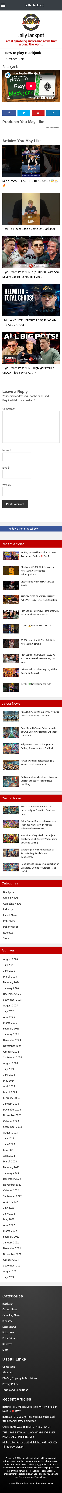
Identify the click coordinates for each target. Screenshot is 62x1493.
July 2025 (8, 1011)
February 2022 (11, 1236)
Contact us (8, 1366)
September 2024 (12, 1057)
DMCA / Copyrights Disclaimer (19, 1378)
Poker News (10, 921)
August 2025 (10, 1005)
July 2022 (8, 1207)
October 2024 (11, 1051)
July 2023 (8, 1138)
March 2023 (10, 1161)
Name (6, 450)
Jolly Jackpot (34, 5)
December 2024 (12, 1040)
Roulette (8, 932)
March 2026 (10, 976)
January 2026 (11, 988)
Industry (8, 909)
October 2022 (11, 1190)
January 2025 (11, 1034)
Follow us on (23, 528)
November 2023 (12, 1115)
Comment (9, 408)
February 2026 (11, 982)
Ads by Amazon (52, 128)
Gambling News (12, 903)
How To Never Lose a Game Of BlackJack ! (29, 228)
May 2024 (8, 1080)
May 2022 (8, 1219)
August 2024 (10, 1063)
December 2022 (12, 1178)
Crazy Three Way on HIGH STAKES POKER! (26, 1426)
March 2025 (10, 1022)
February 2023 (11, 1167)
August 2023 (10, 1132)
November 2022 (12, 1184)
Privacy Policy (10, 1384)
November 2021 (12, 1254)
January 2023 (11, 1173)
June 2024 (9, 1074)
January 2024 (11, 1103)
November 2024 (12, 1045)
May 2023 (8, 1150)
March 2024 (10, 1092)
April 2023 (9, 1155)
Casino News (10, 897)
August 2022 (10, 1202)
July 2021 (8, 1277)
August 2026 (10, 959)
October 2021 (11, 1259)
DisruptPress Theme (44, 1483)
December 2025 (12, 993)
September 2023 (12, 1126)
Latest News (10, 915)
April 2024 (9, 1086)
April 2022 (9, 1225)
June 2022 (9, 1213)
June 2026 (9, 970)
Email (6, 467)
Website (7, 485)
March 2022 (10, 1230)
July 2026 (8, 965)
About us (7, 1372)
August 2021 (10, 1271)
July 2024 (8, 1069)
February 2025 (11, 1028)
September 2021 (12, 1265)
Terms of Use (24, 1477)
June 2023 (9, 1144)
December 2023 (12, 1109)
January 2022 (11, 1242)
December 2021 (12, 1248)
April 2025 (9, 1017)
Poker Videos (10, 926)
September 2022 (12, 1196)
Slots (6, 938)
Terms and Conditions (15, 1389)
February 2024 (11, 1098)
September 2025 (12, 999)
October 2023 (11, 1121)
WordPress (24, 1483)
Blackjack (10, 67)
